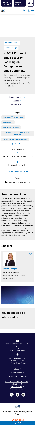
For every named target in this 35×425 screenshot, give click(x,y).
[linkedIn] (17, 395)
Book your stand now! (18, 3)
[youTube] (23, 395)
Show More (17, 144)
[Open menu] (32, 10)
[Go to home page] (9, 11)
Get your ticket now (5, 3)
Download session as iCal (17, 171)
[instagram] (12, 395)
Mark (30, 253)
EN (30, 3)
